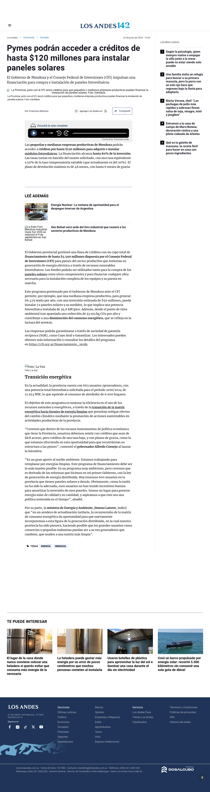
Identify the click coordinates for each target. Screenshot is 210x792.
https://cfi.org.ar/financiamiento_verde (58, 344)
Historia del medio (180, 722)
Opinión (99, 712)
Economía (28, 37)
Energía (46, 546)
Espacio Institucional (107, 741)
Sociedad (63, 727)
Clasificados (139, 722)
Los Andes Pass (141, 712)
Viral (97, 736)
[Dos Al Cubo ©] (178, 772)
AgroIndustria (103, 727)
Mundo (99, 707)
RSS (172, 717)
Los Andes (12, 37)
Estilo (98, 722)
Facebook (10, 727)
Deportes (63, 736)
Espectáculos (65, 741)
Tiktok (25, 727)
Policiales (63, 731)
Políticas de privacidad (183, 712)
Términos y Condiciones (184, 707)
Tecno (98, 731)
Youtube (41, 727)
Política (62, 717)
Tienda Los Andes (142, 717)
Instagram (18, 727)
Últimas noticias (67, 712)
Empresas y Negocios (107, 717)
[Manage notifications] (202, 777)
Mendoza (60, 546)
